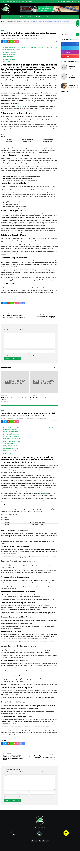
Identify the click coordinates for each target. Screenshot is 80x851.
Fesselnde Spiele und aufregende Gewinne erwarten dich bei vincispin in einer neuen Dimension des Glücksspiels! (28, 427)
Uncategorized (4, 395)
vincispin (44, 493)
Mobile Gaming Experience (9, 56)
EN (77, 1)
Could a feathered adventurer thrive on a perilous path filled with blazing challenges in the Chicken (44, 316)
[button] (54, 368)
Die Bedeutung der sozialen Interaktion (11, 453)
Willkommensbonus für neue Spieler (11, 436)
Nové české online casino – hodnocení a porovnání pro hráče (18, 1)
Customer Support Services (9, 59)
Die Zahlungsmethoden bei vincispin (11, 445)
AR (78, 1)
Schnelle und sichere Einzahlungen (10, 446)
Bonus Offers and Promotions (9, 52)
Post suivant (51, 313)
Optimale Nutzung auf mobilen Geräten (11, 441)
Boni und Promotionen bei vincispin (11, 434)
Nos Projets (30, 16)
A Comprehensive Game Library (10, 51)
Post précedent (8, 753)
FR (75, 1)
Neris (4, 38)
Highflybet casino (20, 106)
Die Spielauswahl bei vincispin (10, 429)
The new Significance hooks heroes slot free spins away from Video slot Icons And (44, 757)
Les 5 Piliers (39, 16)
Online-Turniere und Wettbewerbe (10, 452)
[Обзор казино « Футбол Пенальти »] (64, 67)
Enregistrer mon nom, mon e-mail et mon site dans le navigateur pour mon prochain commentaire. (26, 355)
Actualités (15, 16)
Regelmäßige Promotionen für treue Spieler (12, 438)
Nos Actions (23, 16)
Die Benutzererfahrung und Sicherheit (11, 440)
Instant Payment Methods (9, 54)
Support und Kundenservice (9, 443)
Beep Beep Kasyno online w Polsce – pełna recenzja (44, 397)
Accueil (4, 16)
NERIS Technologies (51, 845)
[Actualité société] (64, 86)
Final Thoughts (6, 61)
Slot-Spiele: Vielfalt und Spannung (10, 431)
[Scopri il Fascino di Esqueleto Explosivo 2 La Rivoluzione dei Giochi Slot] (64, 76)
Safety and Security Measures (10, 58)
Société (46, 16)
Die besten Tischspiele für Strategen (11, 433)
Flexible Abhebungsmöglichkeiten (10, 448)
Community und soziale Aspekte (10, 450)
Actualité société (73, 85)
